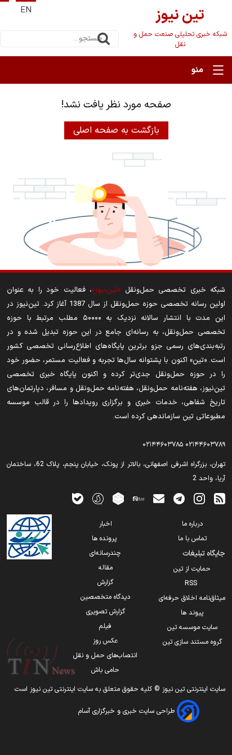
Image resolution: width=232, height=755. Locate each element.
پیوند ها (192, 613)
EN (26, 10)
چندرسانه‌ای (105, 553)
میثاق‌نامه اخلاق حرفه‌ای (192, 598)
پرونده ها (105, 539)
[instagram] (199, 498)
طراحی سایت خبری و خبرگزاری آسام (127, 711)
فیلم (105, 626)
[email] (158, 498)
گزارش (105, 582)
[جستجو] (103, 39)
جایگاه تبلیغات (203, 553)
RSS (192, 583)
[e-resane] (29, 536)
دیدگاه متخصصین (105, 597)
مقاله (106, 568)
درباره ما (192, 524)
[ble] (77, 498)
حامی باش (105, 670)
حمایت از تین (192, 569)
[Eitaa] (138, 498)
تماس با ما (192, 539)
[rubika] (118, 498)
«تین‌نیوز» (106, 289)
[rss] (219, 498)
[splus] (98, 498)
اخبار (105, 524)
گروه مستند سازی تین (192, 642)
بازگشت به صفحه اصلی (116, 130)
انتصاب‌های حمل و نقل (105, 655)
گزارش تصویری (105, 612)
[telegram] (179, 498)
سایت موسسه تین (192, 627)
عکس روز (105, 641)
